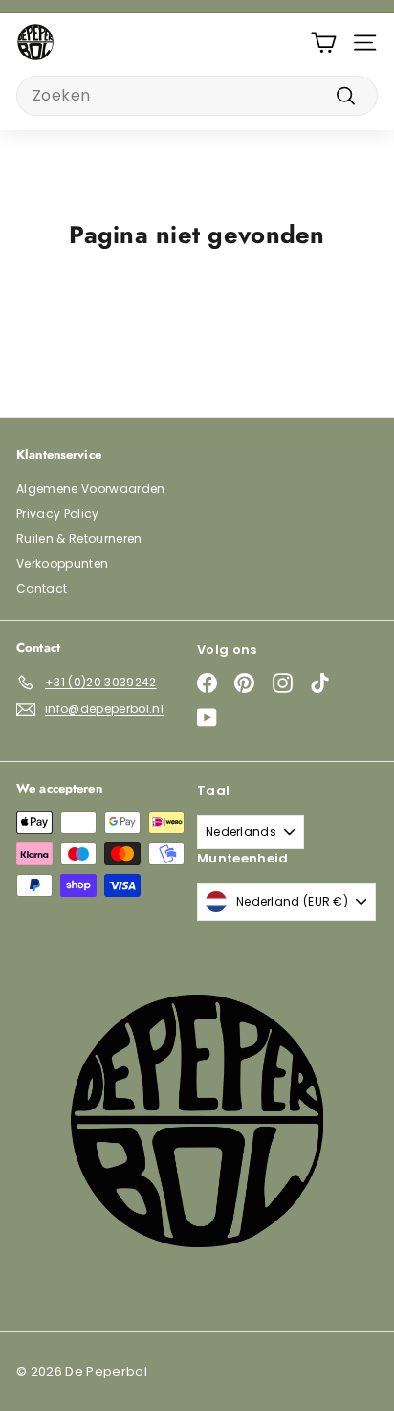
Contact (41, 588)
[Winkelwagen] (323, 42)
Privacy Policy (57, 513)
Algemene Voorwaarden (90, 489)
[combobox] (197, 96)
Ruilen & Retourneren (79, 538)
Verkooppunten (62, 563)
